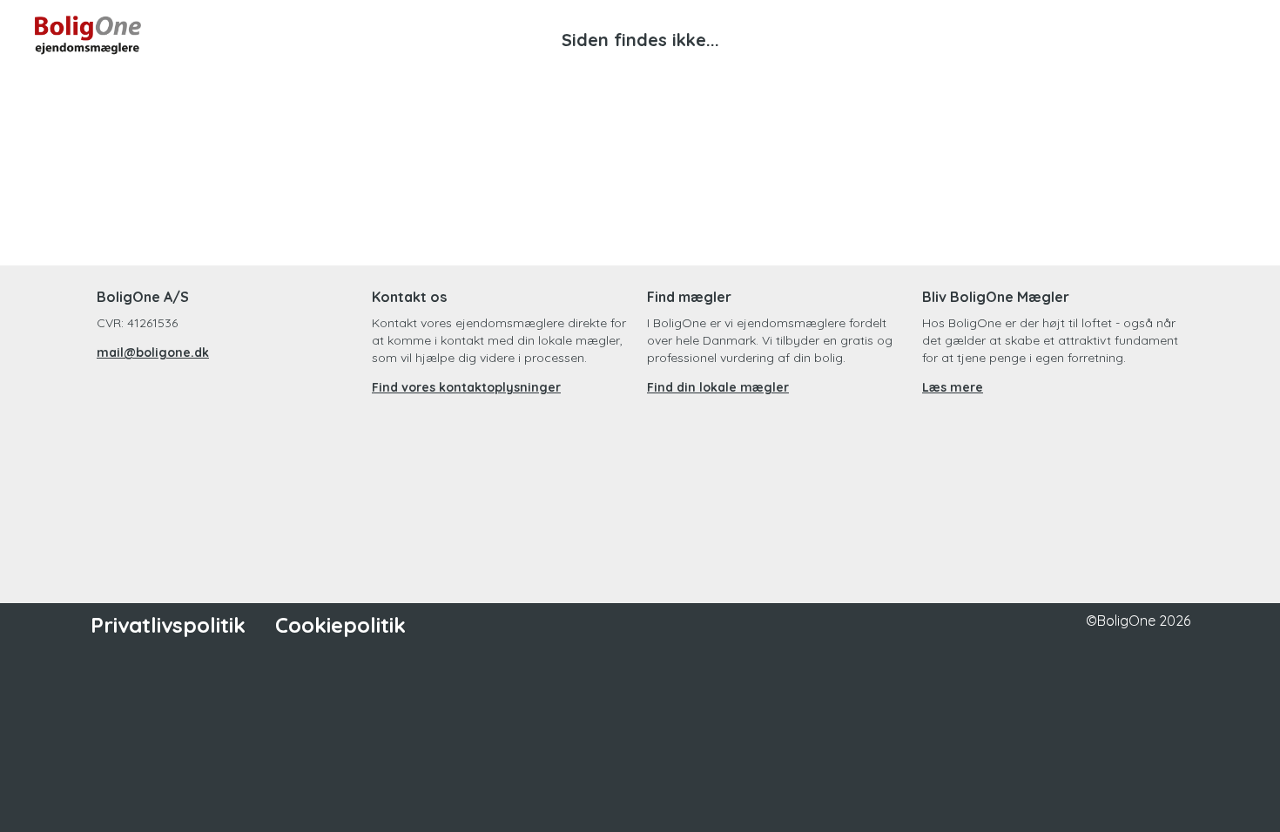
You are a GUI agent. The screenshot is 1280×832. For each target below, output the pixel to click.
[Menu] (1227, 34)
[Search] (1102, 34)
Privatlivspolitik (168, 625)
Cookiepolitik (340, 625)
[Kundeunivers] (1165, 34)
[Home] (337, 35)
